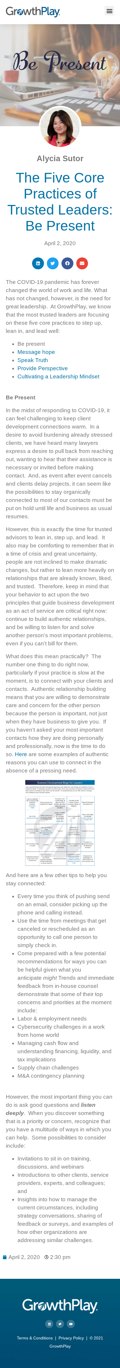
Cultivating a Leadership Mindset (58, 376)
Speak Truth (32, 360)
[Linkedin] (49, 1324)
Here (21, 754)
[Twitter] (60, 1324)
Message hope (36, 352)
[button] (109, 10)
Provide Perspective (42, 368)
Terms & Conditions (35, 1338)
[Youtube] (71, 1324)
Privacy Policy (71, 1338)
